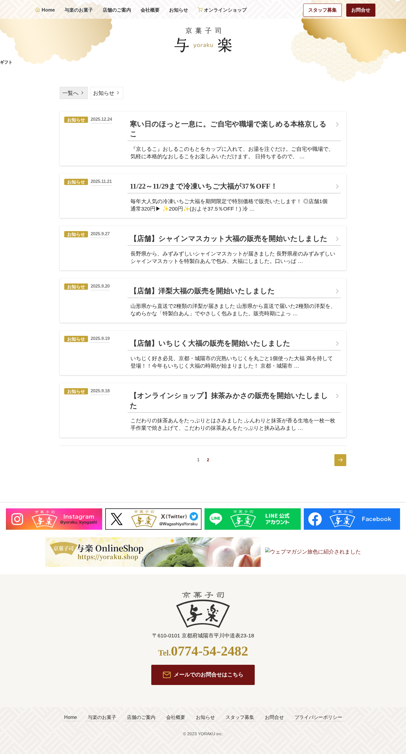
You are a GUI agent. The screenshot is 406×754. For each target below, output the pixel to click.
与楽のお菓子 (78, 9)
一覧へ (70, 93)
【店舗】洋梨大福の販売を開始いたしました (202, 291)
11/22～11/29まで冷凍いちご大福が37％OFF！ (204, 186)
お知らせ (178, 9)
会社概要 (150, 9)
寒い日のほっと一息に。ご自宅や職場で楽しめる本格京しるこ (228, 129)
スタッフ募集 (322, 9)
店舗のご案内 (117, 9)
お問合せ (360, 9)
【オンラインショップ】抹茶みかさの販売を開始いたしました (229, 401)
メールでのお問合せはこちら (208, 675)
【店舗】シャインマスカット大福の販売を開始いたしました (229, 238)
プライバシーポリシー (318, 717)
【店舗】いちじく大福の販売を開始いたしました (210, 343)
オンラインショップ (225, 9)
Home (48, 9)
